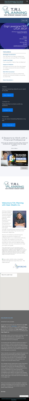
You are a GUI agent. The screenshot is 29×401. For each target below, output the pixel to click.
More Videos (14, 148)
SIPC (16, 326)
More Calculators (8, 80)
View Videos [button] (7, 95)
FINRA (12, 326)
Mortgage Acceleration (9, 54)
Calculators (7, 52)
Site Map (3, 391)
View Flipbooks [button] (8, 125)
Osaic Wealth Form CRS (7, 317)
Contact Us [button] (7, 110)
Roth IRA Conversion (9, 71)
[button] (24, 20)
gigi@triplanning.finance (20, 46)
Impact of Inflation (8, 64)
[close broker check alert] (27, 1)
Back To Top (23, 396)
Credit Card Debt (8, 60)
